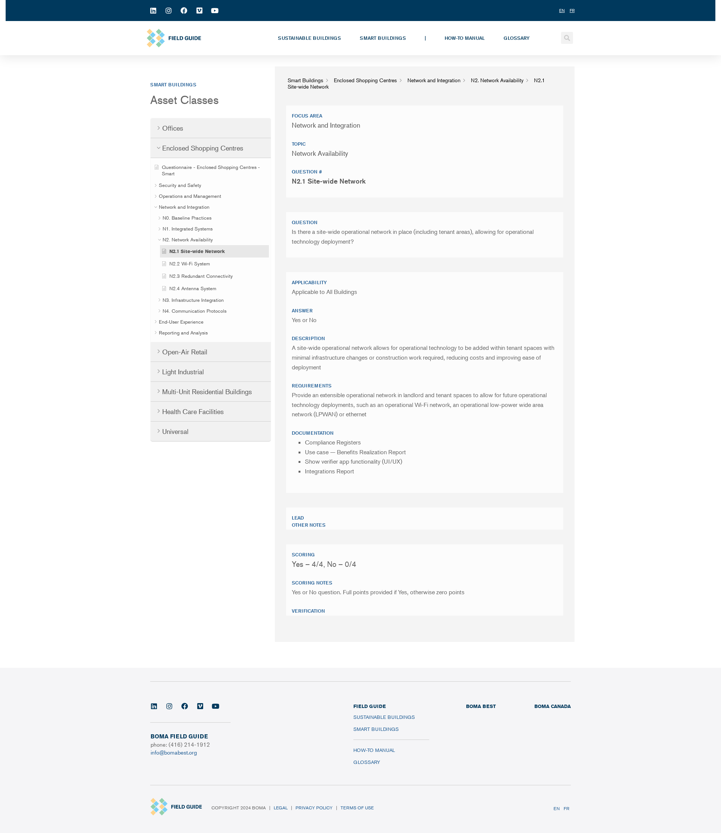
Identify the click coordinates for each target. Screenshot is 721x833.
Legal (281, 807)
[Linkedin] (153, 10)
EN (557, 808)
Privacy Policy (314, 807)
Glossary (516, 38)
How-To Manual (465, 38)
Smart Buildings (383, 38)
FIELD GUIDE (369, 706)
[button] (567, 38)
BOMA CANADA (552, 706)
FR (566, 808)
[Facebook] (184, 10)
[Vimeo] (199, 10)
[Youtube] (215, 10)
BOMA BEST (481, 706)
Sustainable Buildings (309, 38)
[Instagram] (168, 10)
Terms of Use (357, 807)
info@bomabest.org (174, 752)
